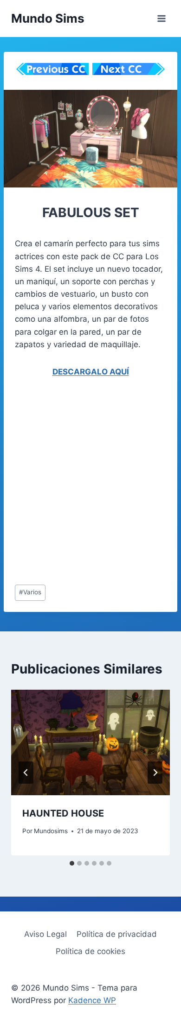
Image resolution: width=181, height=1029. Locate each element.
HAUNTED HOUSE (63, 813)
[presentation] (90, 742)
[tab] (72, 863)
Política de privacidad (117, 934)
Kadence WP (92, 1000)
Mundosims (51, 831)
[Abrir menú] (161, 18)
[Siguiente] (155, 772)
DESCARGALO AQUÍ (90, 371)
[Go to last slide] (26, 772)
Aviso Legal (45, 934)
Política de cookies (90, 951)
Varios (30, 592)
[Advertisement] (90, 483)
